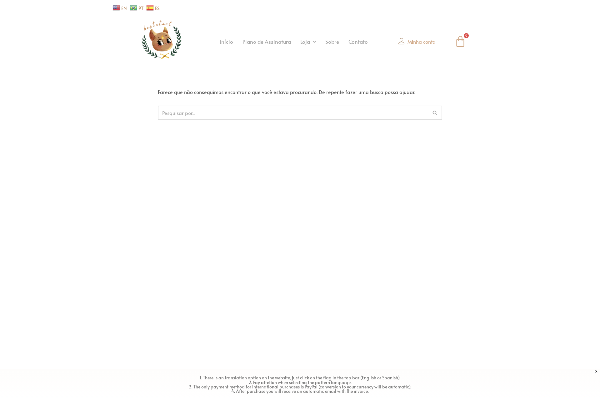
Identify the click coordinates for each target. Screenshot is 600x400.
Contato (358, 41)
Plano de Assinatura (266, 41)
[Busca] (435, 113)
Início (226, 41)
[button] (308, 41)
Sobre (332, 41)
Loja (305, 41)
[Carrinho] (460, 42)
